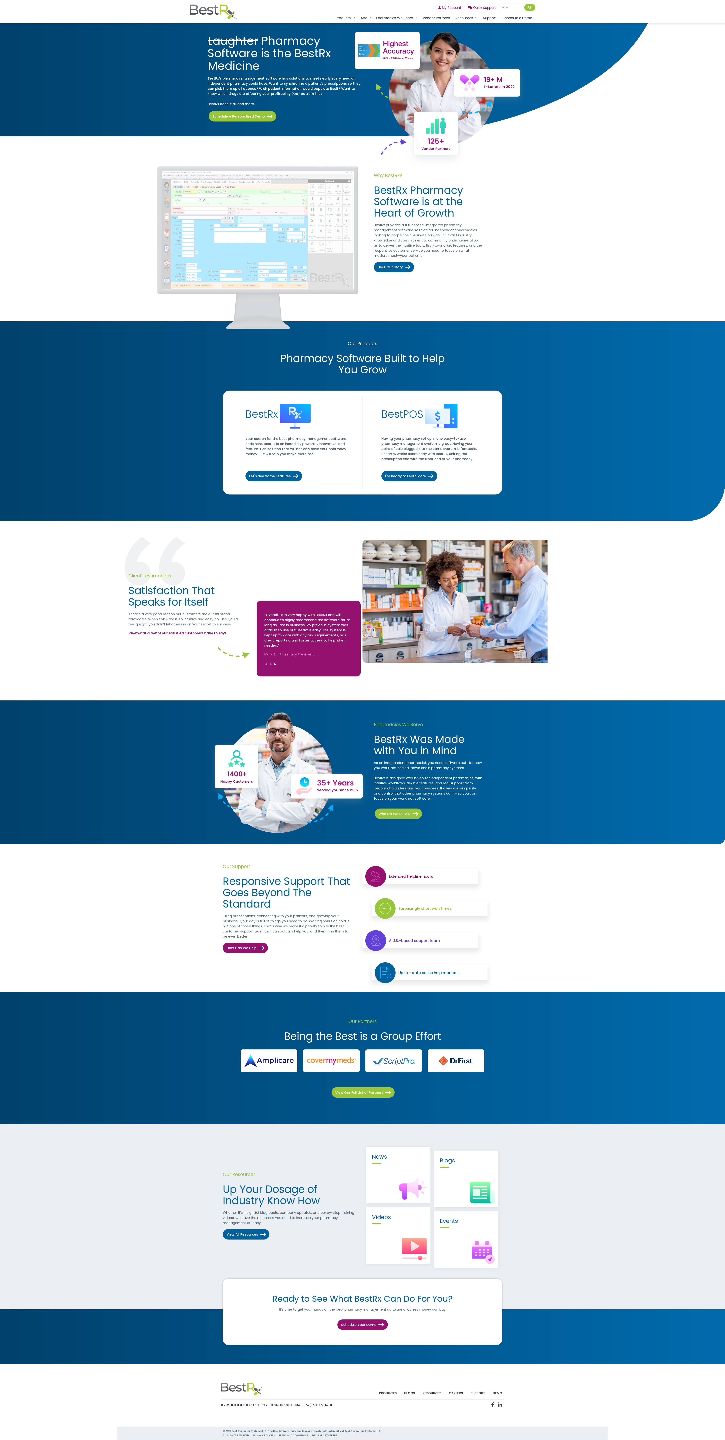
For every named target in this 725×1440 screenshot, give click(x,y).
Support (490, 17)
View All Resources (246, 1234)
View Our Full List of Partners (363, 1092)
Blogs (409, 1393)
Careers (456, 1393)
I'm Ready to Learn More (409, 476)
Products (388, 1393)
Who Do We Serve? (398, 814)
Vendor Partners (436, 17)
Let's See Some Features (273, 476)
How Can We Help (245, 948)
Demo (497, 1393)
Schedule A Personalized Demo (242, 116)
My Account (449, 7)
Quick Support (482, 7)
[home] (213, 13)
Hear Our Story (394, 267)
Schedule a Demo (517, 17)
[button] (345, 18)
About (366, 17)
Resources (432, 1393)
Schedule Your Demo (362, 1325)
